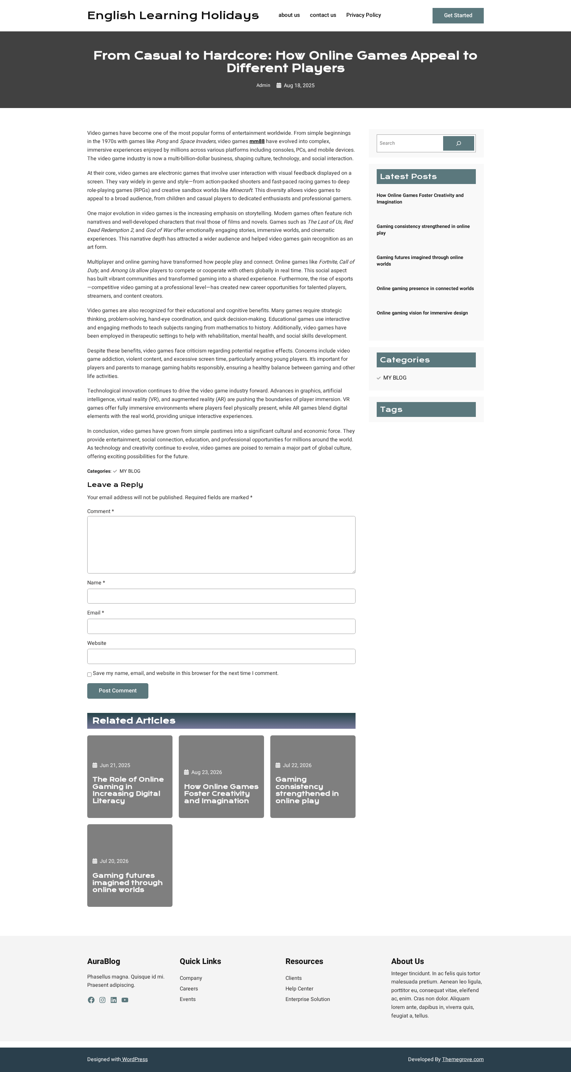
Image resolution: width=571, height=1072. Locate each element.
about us (289, 15)
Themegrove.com (463, 1059)
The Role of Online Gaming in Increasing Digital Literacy (128, 790)
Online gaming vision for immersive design (422, 313)
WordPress (134, 1059)
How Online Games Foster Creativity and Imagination (221, 794)
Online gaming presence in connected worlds (425, 288)
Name (96, 583)
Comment (100, 511)
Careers (189, 989)
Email (95, 613)
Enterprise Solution (308, 999)
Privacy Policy (363, 15)
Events (188, 999)
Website (96, 643)
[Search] (458, 143)
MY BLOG (130, 471)
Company (191, 978)
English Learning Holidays (173, 15)
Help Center (299, 989)
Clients (294, 978)
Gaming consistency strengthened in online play (307, 790)
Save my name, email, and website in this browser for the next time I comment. (186, 673)
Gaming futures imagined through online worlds (128, 883)
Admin (263, 85)
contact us (323, 15)
